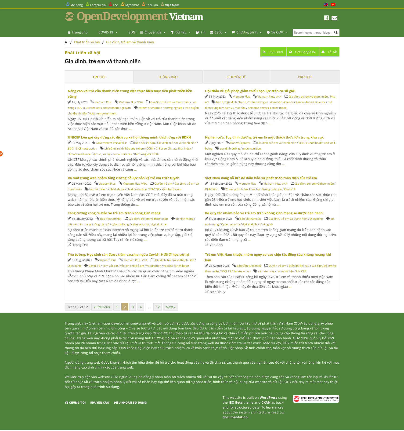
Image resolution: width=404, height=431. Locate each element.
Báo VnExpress (240, 143)
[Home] (66, 42)
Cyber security (230, 224)
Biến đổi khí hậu (144, 143)
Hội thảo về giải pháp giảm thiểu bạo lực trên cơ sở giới (250, 91)
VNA (140, 102)
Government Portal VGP (111, 143)
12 (158, 307)
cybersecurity (140, 224)
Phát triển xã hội (87, 42)
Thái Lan (152, 5)
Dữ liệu (181, 32)
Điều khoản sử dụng (130, 403)
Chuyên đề (152, 32)
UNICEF (301, 271)
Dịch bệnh (211, 189)
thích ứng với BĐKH (146, 154)
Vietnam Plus (103, 102)
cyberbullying (120, 224)
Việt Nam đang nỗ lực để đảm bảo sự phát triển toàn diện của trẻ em (261, 178)
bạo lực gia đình (226, 102)
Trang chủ (80, 32)
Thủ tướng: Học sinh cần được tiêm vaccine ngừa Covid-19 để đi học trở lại (128, 254)
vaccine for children (176, 266)
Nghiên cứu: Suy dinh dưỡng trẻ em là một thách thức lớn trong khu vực (264, 137)
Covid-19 (290, 189)
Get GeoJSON (305, 52)
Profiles (305, 77)
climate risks (266, 271)
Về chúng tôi (75, 403)
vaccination (153, 266)
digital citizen (159, 224)
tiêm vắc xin (110, 266)
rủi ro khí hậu (285, 271)
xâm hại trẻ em (171, 189)
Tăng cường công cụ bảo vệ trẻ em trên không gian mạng (114, 213)
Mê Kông (76, 5)
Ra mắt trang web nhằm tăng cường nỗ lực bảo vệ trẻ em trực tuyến (123, 178)
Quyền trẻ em (163, 184)
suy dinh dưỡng (230, 148)
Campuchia (98, 5)
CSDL (218, 32)
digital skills (249, 224)
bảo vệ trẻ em (98, 189)
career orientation (150, 108)
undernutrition (251, 148)
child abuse (117, 189)
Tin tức (99, 77)
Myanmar (132, 5)
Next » (171, 307)
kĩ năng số (266, 224)
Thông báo (168, 77)
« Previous (102, 307)
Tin (203, 32)
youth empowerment (102, 113)
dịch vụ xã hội (102, 154)
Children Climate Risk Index (173, 148)
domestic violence (281, 102)
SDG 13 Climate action (82, 148)
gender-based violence (310, 102)
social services (122, 154)
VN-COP (154, 189)
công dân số (101, 224)
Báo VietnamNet (110, 219)
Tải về (332, 52)
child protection (137, 189)
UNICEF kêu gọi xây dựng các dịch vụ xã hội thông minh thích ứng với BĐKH (129, 137)
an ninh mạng (184, 219)
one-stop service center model (267, 108)
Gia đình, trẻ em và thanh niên (130, 42)
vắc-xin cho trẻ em (132, 266)
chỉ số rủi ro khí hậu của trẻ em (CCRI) (129, 148)
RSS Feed (276, 52)
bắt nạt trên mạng (79, 224)
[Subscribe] (334, 18)
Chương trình (246, 32)
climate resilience (79, 154)
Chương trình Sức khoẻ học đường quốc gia (254, 189)
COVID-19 (105, 32)
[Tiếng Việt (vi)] (333, 5)
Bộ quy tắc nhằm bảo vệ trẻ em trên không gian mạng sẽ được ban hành (264, 213)
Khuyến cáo (99, 403)
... (130, 128)
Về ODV (277, 32)
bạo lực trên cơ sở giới (253, 102)
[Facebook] (326, 18)
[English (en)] (326, 5)
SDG (132, 32)
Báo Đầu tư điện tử (249, 266)
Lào (115, 5)
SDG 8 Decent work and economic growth (104, 108)
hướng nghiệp (173, 108)
